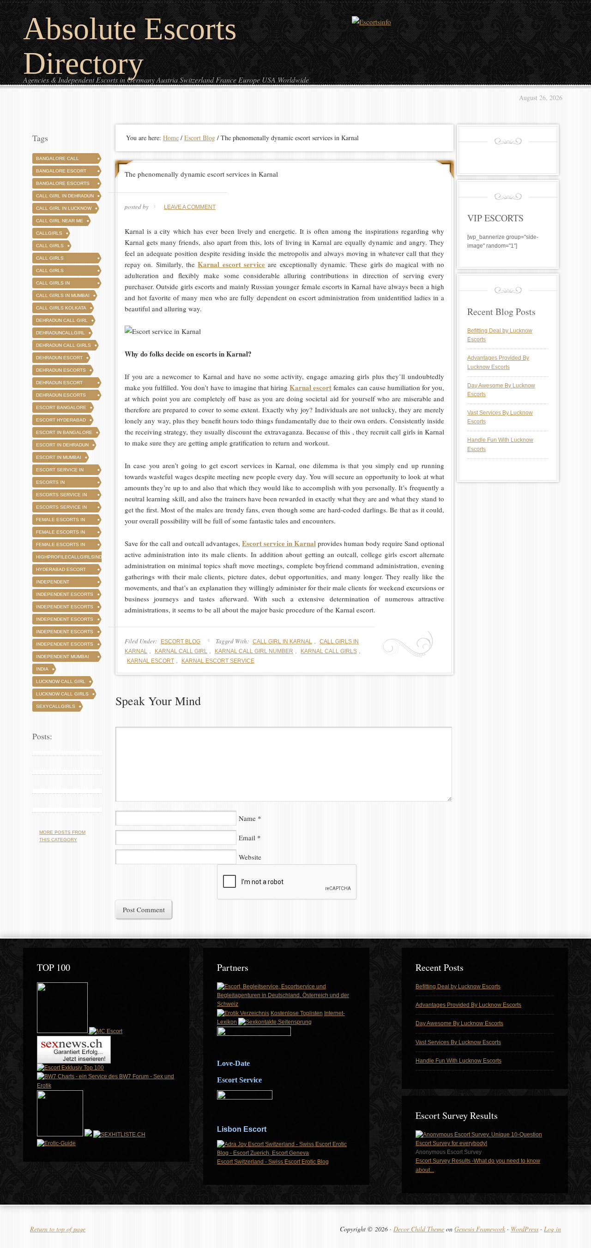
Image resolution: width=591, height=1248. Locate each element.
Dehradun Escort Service (59, 384)
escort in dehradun (62, 444)
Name (247, 818)
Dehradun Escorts (61, 370)
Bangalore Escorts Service (63, 185)
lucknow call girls (62, 693)
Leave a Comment (190, 207)
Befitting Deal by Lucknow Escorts (458, 986)
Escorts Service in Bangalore (61, 496)
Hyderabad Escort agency (61, 571)
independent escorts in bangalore (64, 620)
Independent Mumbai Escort (62, 658)
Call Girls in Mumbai (63, 295)
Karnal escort (150, 661)
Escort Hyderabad (61, 419)
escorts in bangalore (51, 483)
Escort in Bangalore (64, 432)
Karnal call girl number (254, 651)
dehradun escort (59, 357)
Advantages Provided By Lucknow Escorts (468, 1005)
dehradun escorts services (61, 396)
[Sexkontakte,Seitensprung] (275, 1022)
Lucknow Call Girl (60, 681)
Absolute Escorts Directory (129, 46)
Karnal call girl (181, 651)
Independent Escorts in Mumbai (64, 645)
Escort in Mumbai (58, 457)
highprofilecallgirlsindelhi (74, 556)
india (42, 669)
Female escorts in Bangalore (60, 521)
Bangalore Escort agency (61, 172)
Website (250, 857)
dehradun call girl (62, 320)
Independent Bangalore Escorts (63, 583)
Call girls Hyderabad (50, 272)
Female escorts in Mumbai (60, 546)
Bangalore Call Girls (57, 160)
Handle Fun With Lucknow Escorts (458, 1061)
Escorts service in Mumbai (61, 508)
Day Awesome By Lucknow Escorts (459, 1023)
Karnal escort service (217, 661)
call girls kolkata (61, 307)
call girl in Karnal (282, 641)
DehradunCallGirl (60, 332)
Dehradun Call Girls (63, 345)
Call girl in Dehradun (65, 195)
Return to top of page (57, 1228)
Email (247, 837)
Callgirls (49, 233)
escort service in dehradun (60, 471)
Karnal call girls (329, 651)
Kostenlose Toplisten (297, 1013)
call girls (50, 245)
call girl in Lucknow (63, 208)
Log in (552, 1228)
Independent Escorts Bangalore (64, 596)
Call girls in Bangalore (53, 284)
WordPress (524, 1228)
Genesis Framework (479, 1228)
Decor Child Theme (418, 1228)
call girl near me (59, 220)
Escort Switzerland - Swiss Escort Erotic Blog (273, 1162)
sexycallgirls (55, 706)
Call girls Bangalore (51, 259)
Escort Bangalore (61, 407)
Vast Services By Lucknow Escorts (458, 1042)
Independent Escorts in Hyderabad (64, 633)
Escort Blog (180, 641)
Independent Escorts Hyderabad (64, 608)
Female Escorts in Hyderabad (60, 533)
